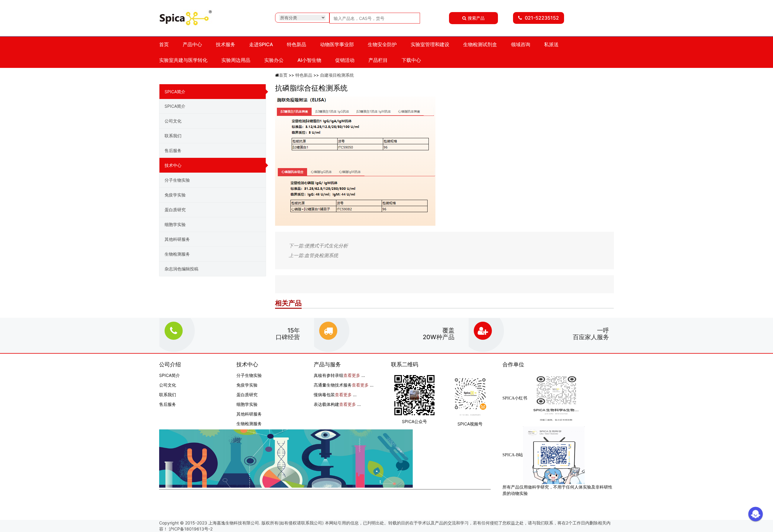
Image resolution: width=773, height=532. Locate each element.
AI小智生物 (309, 60)
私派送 (551, 44)
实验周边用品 (235, 60)
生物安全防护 (382, 44)
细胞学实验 (175, 224)
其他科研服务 (177, 239)
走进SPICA (261, 44)
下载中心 (411, 60)
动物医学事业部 (337, 44)
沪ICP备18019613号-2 (191, 528)
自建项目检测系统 (337, 75)
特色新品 (296, 44)
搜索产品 (476, 18)
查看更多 (351, 375)
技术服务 (225, 44)
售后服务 (173, 150)
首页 (164, 44)
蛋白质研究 (175, 209)
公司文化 (173, 120)
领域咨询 (520, 44)
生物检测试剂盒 (480, 44)
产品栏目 (378, 60)
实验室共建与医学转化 (183, 60)
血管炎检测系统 (321, 255)
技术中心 (173, 165)
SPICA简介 (175, 91)
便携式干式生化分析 (326, 246)
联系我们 (173, 135)
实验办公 (274, 60)
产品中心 (192, 44)
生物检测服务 (177, 253)
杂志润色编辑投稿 (181, 268)
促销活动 (344, 60)
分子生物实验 (177, 180)
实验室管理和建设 (430, 44)
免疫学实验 (175, 194)
